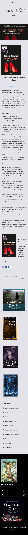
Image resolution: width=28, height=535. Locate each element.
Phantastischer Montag (11, 430)
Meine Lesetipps (9, 425)
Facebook (5, 490)
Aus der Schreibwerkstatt (11, 408)
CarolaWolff (8, 84)
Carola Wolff (14, 11)
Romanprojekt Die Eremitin (12, 434)
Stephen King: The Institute (19, 277)
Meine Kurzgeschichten (11, 421)
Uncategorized (8, 447)
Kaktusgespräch (8, 276)
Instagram (5, 494)
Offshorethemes (17, 529)
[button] (3, 267)
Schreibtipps (8, 443)
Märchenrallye (8, 417)
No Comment (14, 86)
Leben (6, 412)
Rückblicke (7, 438)
